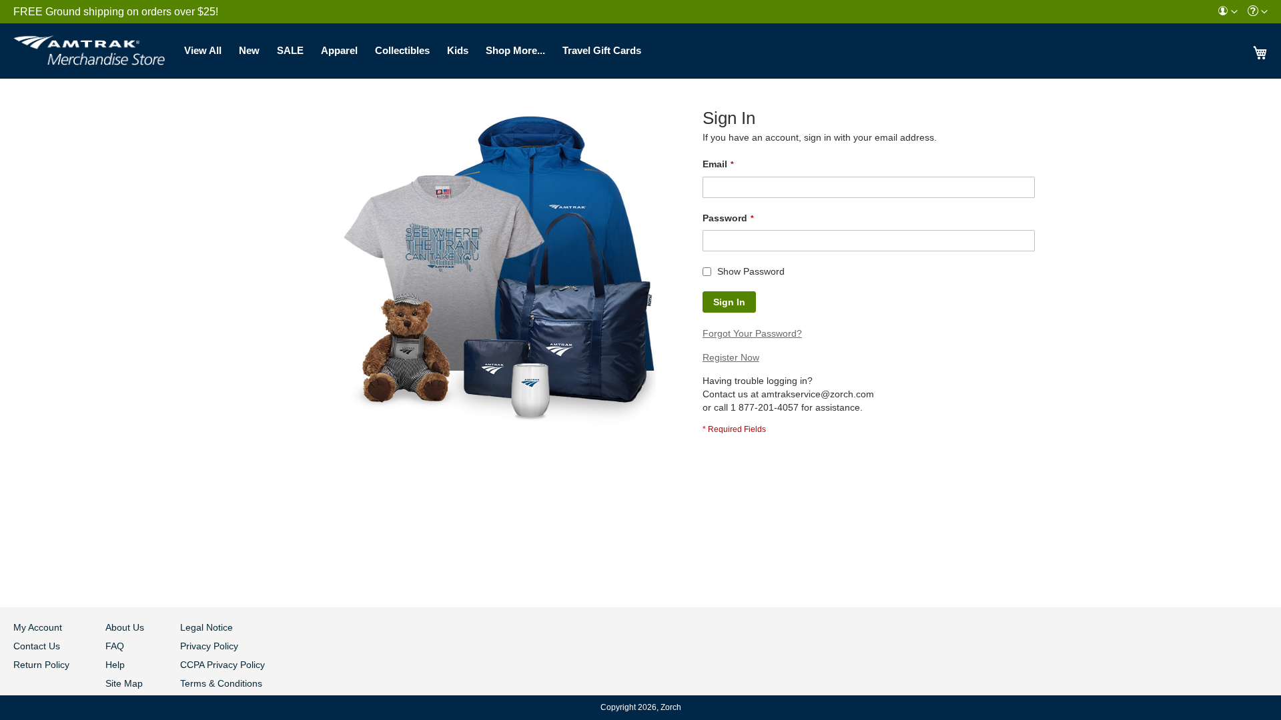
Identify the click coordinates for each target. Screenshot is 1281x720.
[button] (1228, 11)
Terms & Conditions (221, 683)
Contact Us (36, 646)
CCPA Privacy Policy (222, 664)
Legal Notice (206, 627)
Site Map (124, 683)
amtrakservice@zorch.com (817, 394)
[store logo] (89, 46)
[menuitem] (1228, 11)
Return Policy (41, 664)
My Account (37, 627)
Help (115, 664)
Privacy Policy (209, 646)
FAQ (114, 646)
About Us (124, 627)
